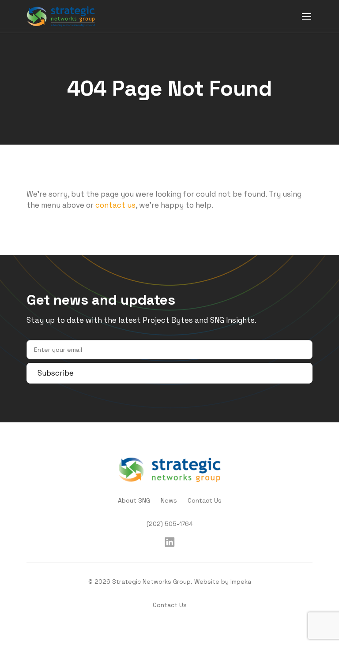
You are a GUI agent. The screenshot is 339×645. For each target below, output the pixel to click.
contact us (115, 205)
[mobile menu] (306, 16)
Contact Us (205, 500)
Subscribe (56, 373)
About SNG (134, 500)
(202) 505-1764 (170, 524)
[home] (60, 16)
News (169, 500)
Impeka (240, 581)
